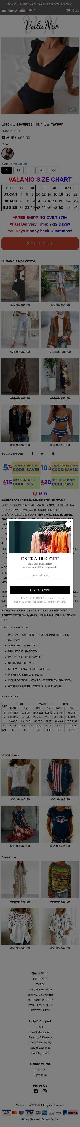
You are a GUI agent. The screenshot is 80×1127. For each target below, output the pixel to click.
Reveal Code (40, 590)
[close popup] (68, 524)
